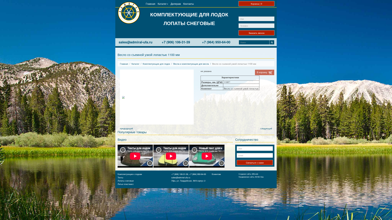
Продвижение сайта (246, 177)
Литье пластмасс (126, 184)
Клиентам (216, 174)
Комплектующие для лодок (156, 63)
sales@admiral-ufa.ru (135, 42)
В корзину (262, 72)
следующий (266, 128)
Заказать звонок (256, 32)
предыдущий (126, 128)
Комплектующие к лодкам (130, 174)
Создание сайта (245, 174)
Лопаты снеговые (126, 180)
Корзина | (256, 3)
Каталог (135, 63)
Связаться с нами (255, 162)
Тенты (120, 177)
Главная (124, 63)
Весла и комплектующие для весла (191, 63)
